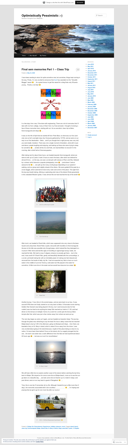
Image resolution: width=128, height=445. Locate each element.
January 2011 (92, 85)
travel (63, 426)
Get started (80, 2)
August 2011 (91, 81)
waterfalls (65, 428)
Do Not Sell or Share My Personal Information (78, 438)
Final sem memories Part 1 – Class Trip (45, 69)
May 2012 (90, 66)
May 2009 (90, 100)
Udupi (60, 428)
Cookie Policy (40, 442)
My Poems (43, 55)
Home (24, 55)
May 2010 (90, 94)
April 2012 (91, 68)
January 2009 (92, 106)
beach (76, 426)
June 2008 (91, 119)
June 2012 (91, 64)
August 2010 (91, 87)
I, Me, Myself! (33, 55)
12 (78, 69)
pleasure (58, 426)
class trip (24, 428)
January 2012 (92, 71)
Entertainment (38, 426)
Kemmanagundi (32, 428)
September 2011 (93, 79)
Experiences (46, 426)
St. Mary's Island (53, 428)
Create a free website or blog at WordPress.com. (51, 438)
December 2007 (92, 127)
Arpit (55, 80)
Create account (92, 135)
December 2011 (92, 73)
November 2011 (92, 75)
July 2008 (90, 117)
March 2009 (91, 102)
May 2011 (90, 83)
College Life (30, 426)
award (72, 426)
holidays (53, 426)
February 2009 (92, 104)
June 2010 (91, 92)
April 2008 (91, 121)
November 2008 (92, 111)
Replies (76, 428)
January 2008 (92, 125)
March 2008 (91, 123)
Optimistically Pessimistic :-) (42, 15)
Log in (90, 137)
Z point (70, 428)
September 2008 (93, 115)
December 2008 (92, 109)
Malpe (38, 428)
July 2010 (90, 90)
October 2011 (92, 77)
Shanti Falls (44, 428)
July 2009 (90, 98)
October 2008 (92, 113)
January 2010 (92, 96)
